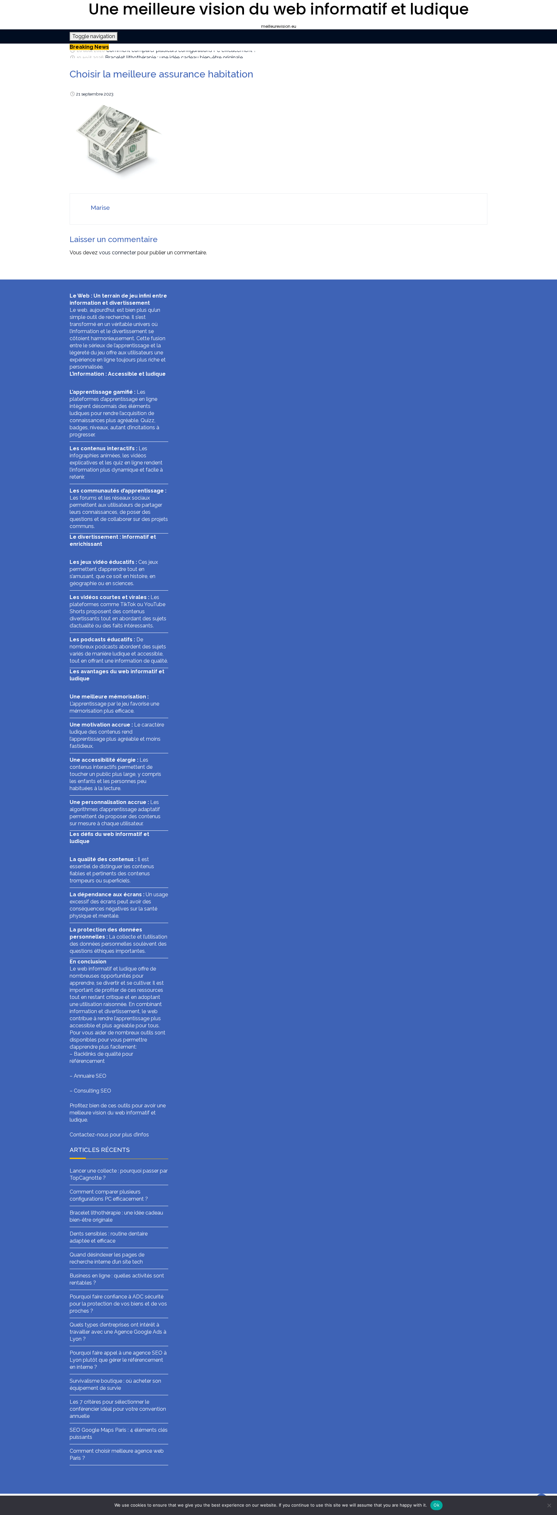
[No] (549, 1505)
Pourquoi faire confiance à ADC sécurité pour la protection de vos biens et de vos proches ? (118, 1304)
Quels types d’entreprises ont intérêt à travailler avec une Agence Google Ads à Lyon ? (118, 1332)
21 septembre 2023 (94, 94)
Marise (100, 207)
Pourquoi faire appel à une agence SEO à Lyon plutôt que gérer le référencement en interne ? (118, 1360)
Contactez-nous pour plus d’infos (109, 1135)
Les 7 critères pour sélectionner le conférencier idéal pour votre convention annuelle (118, 1409)
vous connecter (117, 252)
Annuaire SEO (90, 1076)
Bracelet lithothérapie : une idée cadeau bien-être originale (174, 54)
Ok (436, 1505)
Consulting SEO (92, 1091)
